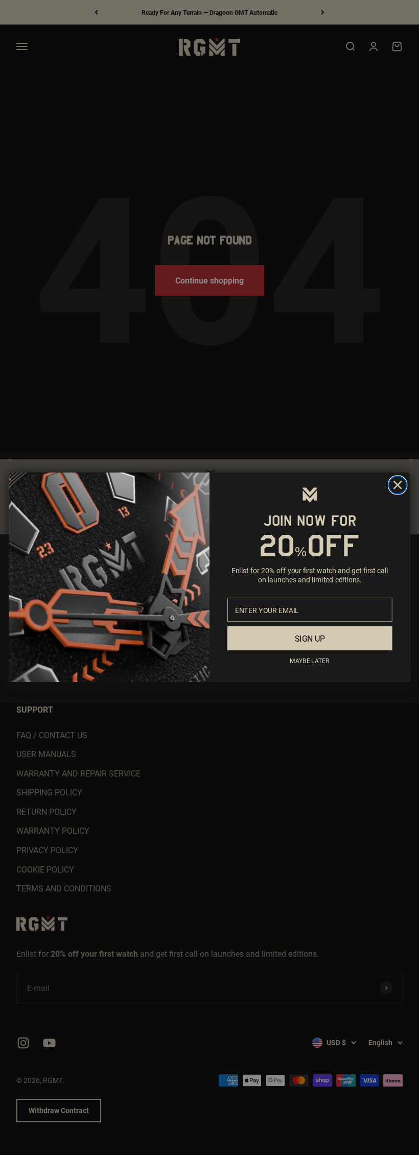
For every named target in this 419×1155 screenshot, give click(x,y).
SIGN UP (310, 638)
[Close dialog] (398, 485)
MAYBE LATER (310, 660)
